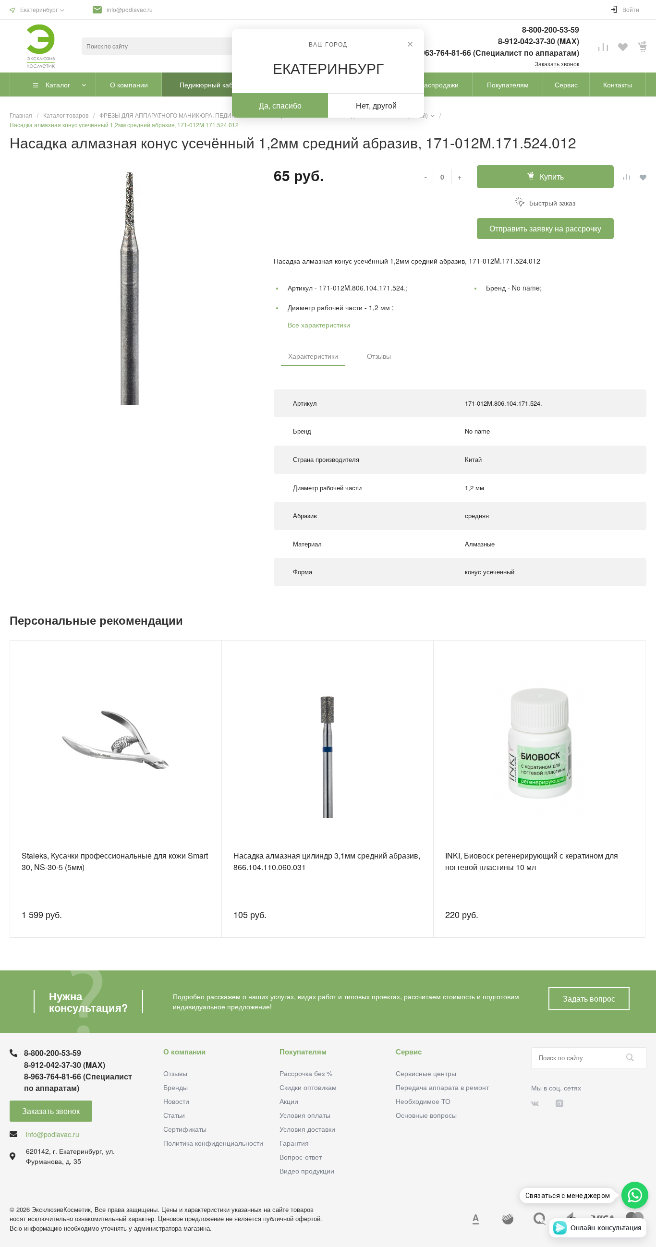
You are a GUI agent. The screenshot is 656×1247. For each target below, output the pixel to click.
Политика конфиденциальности (213, 1143)
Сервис (409, 1051)
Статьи (174, 1115)
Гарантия (294, 1143)
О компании (184, 1051)
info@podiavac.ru (130, 9)
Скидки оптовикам (308, 1087)
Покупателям (303, 1051)
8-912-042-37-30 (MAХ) (538, 41)
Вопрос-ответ (300, 1157)
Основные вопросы (426, 1115)
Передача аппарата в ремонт (442, 1087)
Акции (288, 1101)
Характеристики (313, 356)
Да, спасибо (280, 105)
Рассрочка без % (305, 1073)
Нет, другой (376, 105)
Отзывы (379, 356)
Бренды (175, 1087)
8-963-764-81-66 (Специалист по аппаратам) (496, 52)
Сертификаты (185, 1129)
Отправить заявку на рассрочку (545, 228)
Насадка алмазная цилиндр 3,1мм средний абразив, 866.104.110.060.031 (326, 861)
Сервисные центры (426, 1073)
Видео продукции (306, 1170)
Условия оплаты (304, 1115)
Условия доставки (307, 1129)
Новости (176, 1101)
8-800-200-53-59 (550, 29)
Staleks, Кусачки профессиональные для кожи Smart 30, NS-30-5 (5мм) (115, 861)
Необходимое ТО (423, 1101)
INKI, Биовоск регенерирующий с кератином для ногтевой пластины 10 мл (531, 861)
